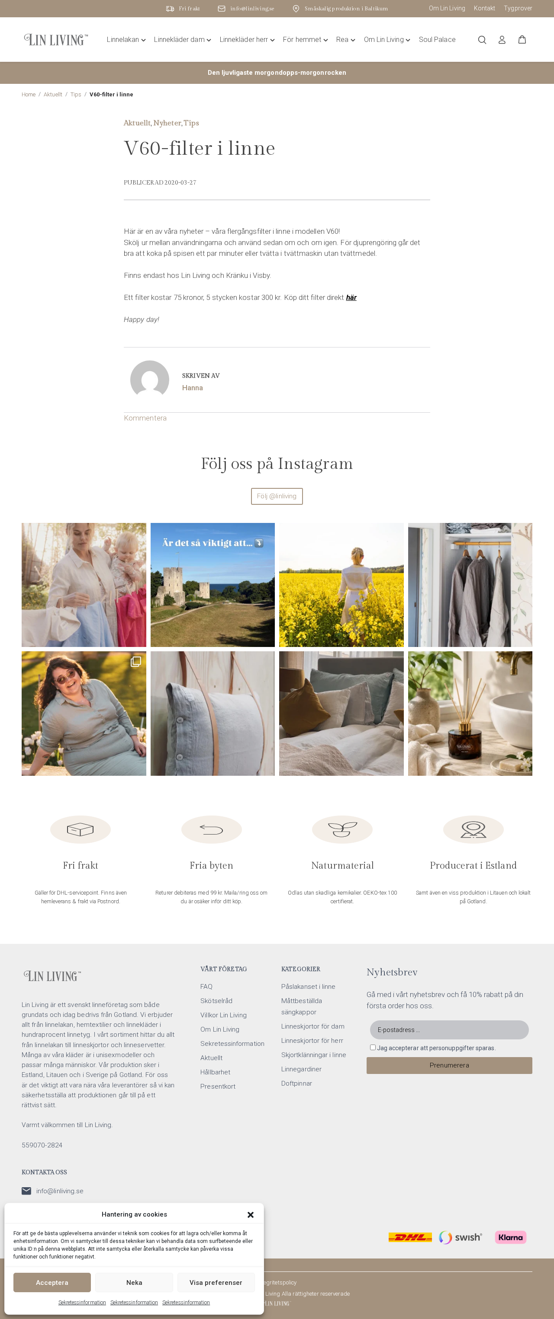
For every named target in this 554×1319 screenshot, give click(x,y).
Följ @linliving (276, 496)
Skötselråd (216, 1001)
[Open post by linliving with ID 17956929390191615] (213, 585)
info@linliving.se (60, 1191)
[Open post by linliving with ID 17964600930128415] (341, 713)
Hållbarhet (215, 1072)
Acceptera (52, 1283)
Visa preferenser (216, 1283)
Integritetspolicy (277, 1282)
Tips (76, 94)
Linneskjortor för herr (312, 1041)
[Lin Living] (277, 1303)
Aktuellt (53, 94)
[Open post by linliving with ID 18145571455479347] (470, 713)
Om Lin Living (447, 8)
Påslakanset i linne (308, 987)
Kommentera (145, 418)
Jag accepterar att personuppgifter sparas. (436, 1048)
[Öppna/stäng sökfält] (482, 40)
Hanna (192, 387)
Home (28, 94)
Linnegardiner (301, 1069)
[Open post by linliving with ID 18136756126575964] (470, 585)
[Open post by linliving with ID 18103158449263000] (84, 585)
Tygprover (518, 8)
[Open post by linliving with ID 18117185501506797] (341, 585)
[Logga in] (502, 40)
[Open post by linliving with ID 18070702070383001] (213, 713)
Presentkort (217, 1086)
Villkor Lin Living (223, 1015)
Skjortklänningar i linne (313, 1055)
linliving (82, 532)
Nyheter (167, 123)
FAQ (206, 987)
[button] (250, 1215)
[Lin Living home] (56, 39)
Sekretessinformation (82, 1303)
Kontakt (485, 8)
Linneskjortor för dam (313, 1026)
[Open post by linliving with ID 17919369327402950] (84, 713)
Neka (134, 1283)
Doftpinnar (296, 1083)
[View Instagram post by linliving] (137, 636)
